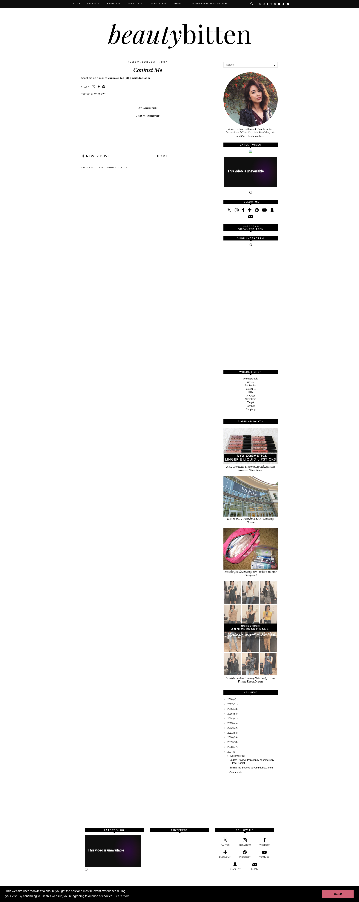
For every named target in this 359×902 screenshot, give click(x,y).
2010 (230, 737)
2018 (230, 699)
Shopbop (250, 409)
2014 (230, 718)
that (243, 136)
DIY (242, 132)
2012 (230, 728)
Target (250, 402)
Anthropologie (250, 378)
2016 (230, 709)
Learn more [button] (122, 896)
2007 (230, 751)
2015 (230, 713)
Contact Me (235, 772)
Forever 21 (250, 389)
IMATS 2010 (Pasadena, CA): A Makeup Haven (250, 520)
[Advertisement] (251, 308)
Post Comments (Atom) (113, 168)
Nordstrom (250, 399)
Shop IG (179, 3)
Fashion (134, 3)
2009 (230, 742)
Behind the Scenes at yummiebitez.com (251, 767)
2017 (230, 704)
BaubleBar (250, 385)
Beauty (112, 3)
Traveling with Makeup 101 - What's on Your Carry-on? (250, 573)
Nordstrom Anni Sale (207, 3)
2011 (230, 732)
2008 (230, 747)
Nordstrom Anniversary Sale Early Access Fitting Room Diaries (250, 679)
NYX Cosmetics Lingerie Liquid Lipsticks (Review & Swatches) (250, 468)
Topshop (250, 406)
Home (76, 3)
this (267, 132)
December (235, 755)
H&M (250, 392)
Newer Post (97, 156)
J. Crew (250, 395)
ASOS (250, 382)
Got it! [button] (338, 893)
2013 (230, 723)
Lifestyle (157, 3)
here (261, 136)
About (92, 3)
